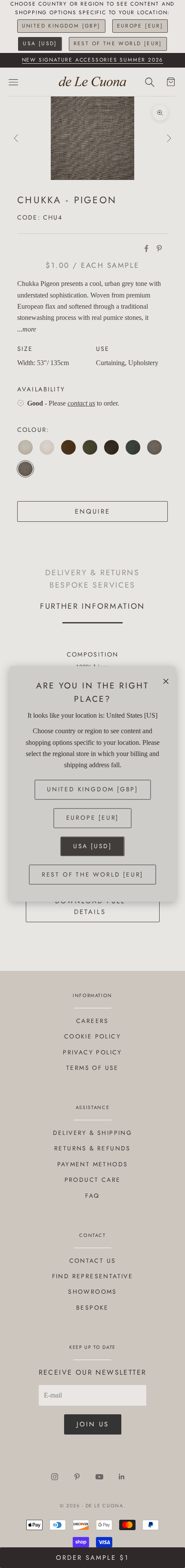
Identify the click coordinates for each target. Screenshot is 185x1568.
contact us (81, 403)
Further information (92, 606)
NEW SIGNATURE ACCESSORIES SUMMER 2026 (92, 60)
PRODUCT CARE (93, 1179)
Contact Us (92, 1260)
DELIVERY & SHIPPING (93, 1132)
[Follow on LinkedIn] (121, 1476)
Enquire (92, 511)
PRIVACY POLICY (92, 1052)
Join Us (93, 1424)
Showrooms (92, 1291)
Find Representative (92, 1276)
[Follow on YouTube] (99, 1476)
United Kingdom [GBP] (61, 26)
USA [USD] (40, 43)
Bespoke (92, 1307)
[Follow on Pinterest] (77, 1476)
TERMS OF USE (92, 1067)
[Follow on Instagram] (54, 1476)
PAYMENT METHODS (92, 1164)
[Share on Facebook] (146, 248)
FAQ (92, 1195)
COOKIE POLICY (92, 1036)
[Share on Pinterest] (159, 248)
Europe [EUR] (140, 26)
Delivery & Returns (92, 572)
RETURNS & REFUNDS (92, 1148)
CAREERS (92, 1020)
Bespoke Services (92, 585)
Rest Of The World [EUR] (118, 43)
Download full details (90, 906)
